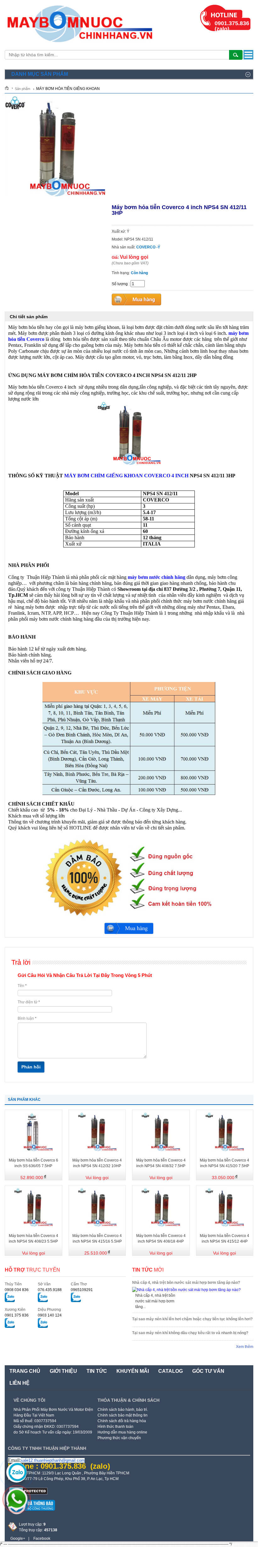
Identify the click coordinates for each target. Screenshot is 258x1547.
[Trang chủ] (9, 88)
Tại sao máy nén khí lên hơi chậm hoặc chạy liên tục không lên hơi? (192, 1319)
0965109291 (82, 1290)
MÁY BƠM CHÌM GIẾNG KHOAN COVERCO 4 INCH (126, 475)
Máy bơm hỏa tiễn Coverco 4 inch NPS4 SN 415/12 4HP (224, 1239)
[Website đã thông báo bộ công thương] (31, 1513)
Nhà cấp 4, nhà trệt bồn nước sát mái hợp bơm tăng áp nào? (186, 1282)
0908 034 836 (17, 1290)
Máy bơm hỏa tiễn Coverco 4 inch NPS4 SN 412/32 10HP (97, 1163)
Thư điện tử (29, 1002)
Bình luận (27, 1018)
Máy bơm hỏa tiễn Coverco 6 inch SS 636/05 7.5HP (33, 1163)
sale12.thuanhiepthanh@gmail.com (53, 1460)
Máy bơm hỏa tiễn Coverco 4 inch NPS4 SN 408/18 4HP (161, 1239)
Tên (22, 986)
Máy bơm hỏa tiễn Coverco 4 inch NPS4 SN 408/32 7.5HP (161, 1163)
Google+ (17, 1538)
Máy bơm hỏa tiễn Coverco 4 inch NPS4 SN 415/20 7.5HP (224, 1163)
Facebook (41, 1538)
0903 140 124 (50, 1315)
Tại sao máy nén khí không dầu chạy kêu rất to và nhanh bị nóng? (190, 1333)
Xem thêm (244, 1347)
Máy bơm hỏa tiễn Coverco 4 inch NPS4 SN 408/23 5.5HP (33, 1239)
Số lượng (120, 284)
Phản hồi (31, 1066)
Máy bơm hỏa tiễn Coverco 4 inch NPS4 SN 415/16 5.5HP (97, 1239)
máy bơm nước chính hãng (156, 577)
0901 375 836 (17, 1315)
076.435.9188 (50, 1290)
